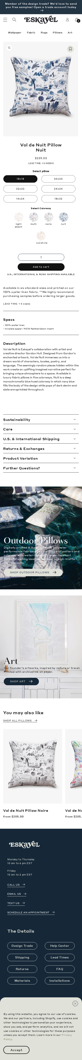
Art (70, 32)
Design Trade (22, 945)
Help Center (59, 945)
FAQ (59, 969)
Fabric (31, 32)
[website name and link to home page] (41, 19)
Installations (59, 980)
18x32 (58, 198)
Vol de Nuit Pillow (25, 810)
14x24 (20, 198)
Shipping (22, 957)
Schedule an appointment (28, 912)
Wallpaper (15, 32)
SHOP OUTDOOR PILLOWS (29, 572)
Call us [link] (13, 884)
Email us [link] (14, 893)
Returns (22, 969)
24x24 (58, 188)
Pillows (58, 32)
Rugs (44, 32)
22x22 (20, 188)
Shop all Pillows (17, 720)
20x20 (58, 178)
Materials (22, 980)
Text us (13, 903)
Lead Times (60, 957)
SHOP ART (17, 681)
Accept (16, 1050)
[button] (5, 19)
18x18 (20, 178)
